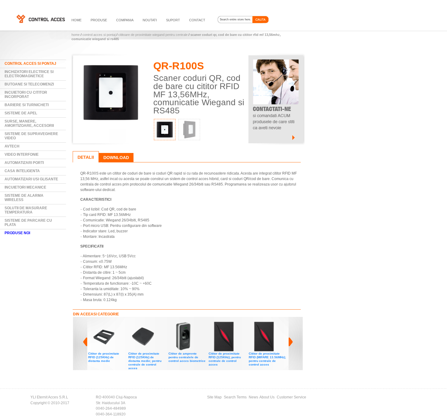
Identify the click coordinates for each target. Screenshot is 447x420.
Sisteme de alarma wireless (24, 197)
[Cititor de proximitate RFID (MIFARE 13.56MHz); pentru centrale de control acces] (241, 324)
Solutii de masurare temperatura (26, 210)
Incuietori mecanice (25, 187)
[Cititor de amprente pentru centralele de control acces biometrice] (160, 324)
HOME (76, 20)
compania (124, 20)
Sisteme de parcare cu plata (28, 222)
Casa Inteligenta (22, 171)
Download (116, 157)
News (253, 397)
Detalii (86, 157)
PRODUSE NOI (17, 233)
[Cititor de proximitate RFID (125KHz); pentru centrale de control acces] (200, 324)
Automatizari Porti (24, 163)
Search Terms (235, 397)
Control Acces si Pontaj (99, 34)
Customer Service (291, 397)
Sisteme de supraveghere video (31, 136)
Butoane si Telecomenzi (29, 84)
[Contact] (275, 58)
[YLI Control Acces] (40, 18)
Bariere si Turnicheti (27, 105)
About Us (267, 397)
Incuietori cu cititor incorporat (26, 94)
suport (173, 20)
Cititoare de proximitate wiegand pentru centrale (153, 34)
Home (75, 34)
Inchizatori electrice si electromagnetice (29, 74)
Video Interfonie (22, 154)
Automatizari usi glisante (31, 179)
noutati (150, 20)
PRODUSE (99, 20)
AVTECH (12, 146)
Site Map (214, 397)
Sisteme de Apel (21, 113)
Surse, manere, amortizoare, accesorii (29, 123)
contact (197, 20)
